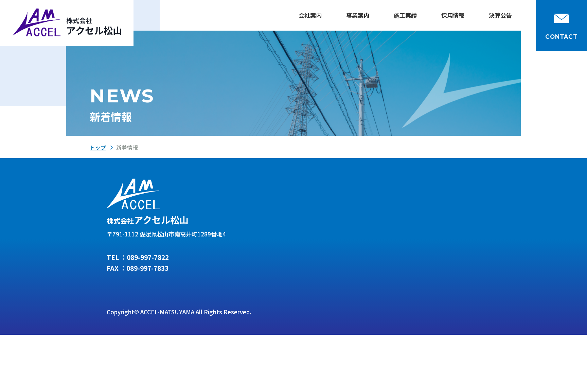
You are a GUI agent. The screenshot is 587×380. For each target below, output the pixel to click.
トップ (98, 147)
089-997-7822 (148, 257)
